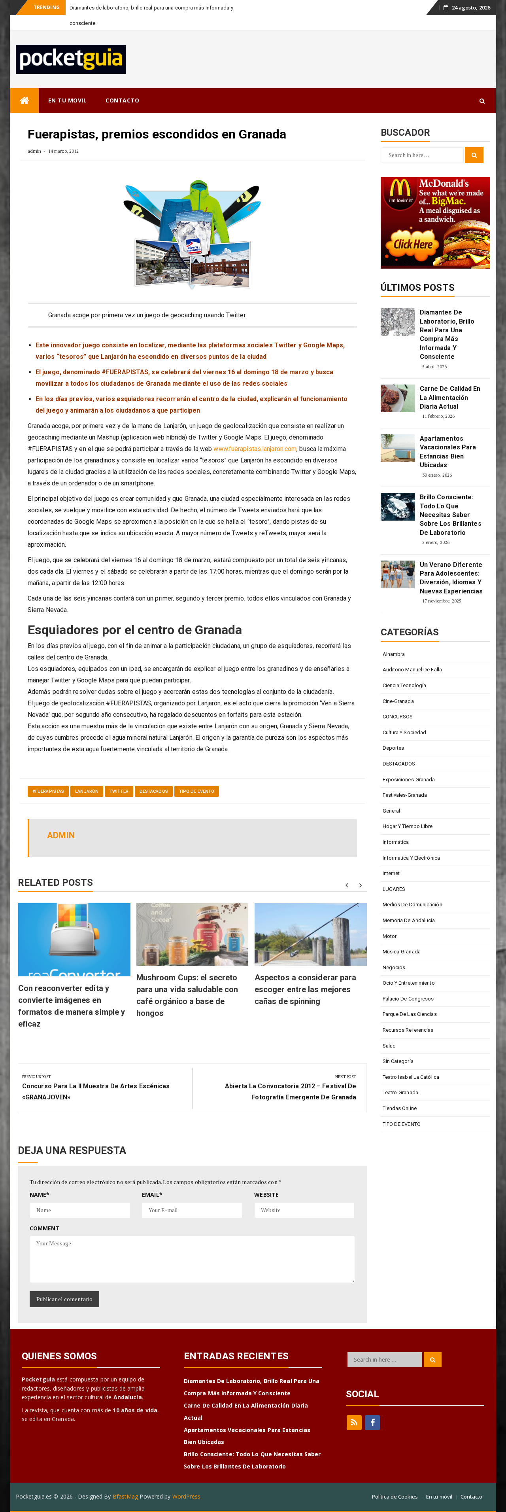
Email (152, 1179)
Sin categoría (398, 1046)
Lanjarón (86, 776)
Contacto (471, 1481)
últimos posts (418, 272)
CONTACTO (122, 85)
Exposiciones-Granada (409, 764)
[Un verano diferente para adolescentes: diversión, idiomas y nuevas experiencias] (398, 559)
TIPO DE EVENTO (196, 776)
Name (40, 1179)
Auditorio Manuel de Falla (412, 654)
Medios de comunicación (412, 889)
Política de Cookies (395, 1481)
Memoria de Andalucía (409, 905)
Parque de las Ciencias (410, 999)
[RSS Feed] (354, 1407)
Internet (391, 858)
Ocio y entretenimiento (409, 967)
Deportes (393, 732)
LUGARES (394, 874)
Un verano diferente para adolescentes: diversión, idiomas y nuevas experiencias (451, 563)
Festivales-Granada (405, 780)
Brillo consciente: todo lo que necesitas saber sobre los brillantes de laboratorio (450, 499)
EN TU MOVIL (67, 85)
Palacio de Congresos (408, 983)
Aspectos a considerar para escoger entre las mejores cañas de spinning (306, 974)
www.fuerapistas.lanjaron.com (254, 433)
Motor (390, 921)
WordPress (186, 1481)
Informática (396, 827)
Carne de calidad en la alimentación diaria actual (450, 382)
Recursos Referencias (408, 1014)
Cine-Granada (398, 686)
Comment (45, 1212)
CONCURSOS (398, 701)
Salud (389, 1030)
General (391, 795)
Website (266, 1179)
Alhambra (394, 639)
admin (35, 135)
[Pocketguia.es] (24, 85)
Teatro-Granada (400, 1077)
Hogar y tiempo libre (408, 811)
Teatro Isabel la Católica (411, 1062)
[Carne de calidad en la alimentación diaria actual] (398, 383)
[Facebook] (372, 1407)
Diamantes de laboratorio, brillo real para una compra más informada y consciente (447, 319)
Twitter (119, 776)
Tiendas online (400, 1093)
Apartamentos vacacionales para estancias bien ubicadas (448, 436)
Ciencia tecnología (405, 670)
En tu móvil (439, 1481)
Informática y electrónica (411, 842)
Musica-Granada (402, 936)
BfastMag (125, 1481)
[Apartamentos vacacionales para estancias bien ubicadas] (398, 433)
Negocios (394, 952)
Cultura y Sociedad (405, 717)
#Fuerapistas (48, 776)
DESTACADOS (154, 776)
